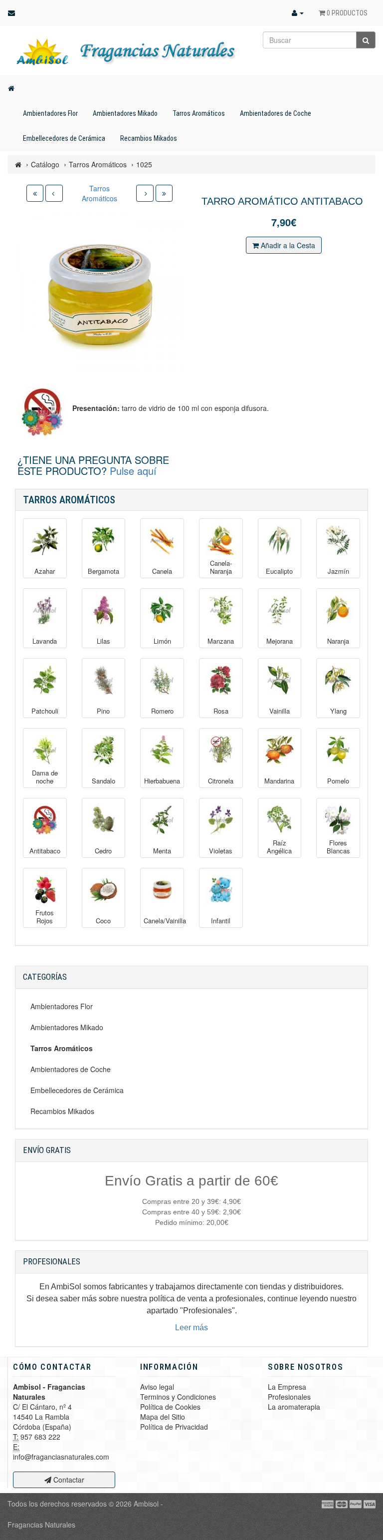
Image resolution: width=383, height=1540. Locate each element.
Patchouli (44, 711)
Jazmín (338, 571)
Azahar (44, 571)
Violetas (220, 851)
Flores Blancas (338, 846)
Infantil (220, 921)
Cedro (103, 851)
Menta (162, 851)
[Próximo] (145, 193)
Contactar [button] (67, 1480)
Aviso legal (157, 1387)
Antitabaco (44, 851)
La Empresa (287, 1387)
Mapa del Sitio (162, 1417)
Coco (103, 921)
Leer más (191, 1327)
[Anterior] (54, 193)
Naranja (338, 641)
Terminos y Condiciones (178, 1397)
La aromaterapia (294, 1407)
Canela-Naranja (221, 567)
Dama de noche (45, 776)
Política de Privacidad (174, 1427)
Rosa (220, 711)
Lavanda (44, 641)
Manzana (220, 641)
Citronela (220, 781)
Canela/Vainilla (162, 921)
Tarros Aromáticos (199, 113)
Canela (162, 571)
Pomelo (338, 781)
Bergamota (103, 571)
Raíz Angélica (279, 846)
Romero (162, 711)
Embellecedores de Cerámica (64, 138)
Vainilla (279, 711)
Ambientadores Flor (50, 113)
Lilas (103, 641)
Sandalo (103, 781)
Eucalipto (279, 571)
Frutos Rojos (44, 916)
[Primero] (34, 193)
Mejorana (279, 641)
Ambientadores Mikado (125, 113)
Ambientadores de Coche (275, 113)
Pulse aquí (133, 470)
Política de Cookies (170, 1407)
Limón (162, 641)
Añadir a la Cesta (287, 245)
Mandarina (279, 781)
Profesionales (289, 1397)
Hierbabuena (162, 781)
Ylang (338, 711)
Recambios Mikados (148, 138)
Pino (103, 711)
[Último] (164, 193)
